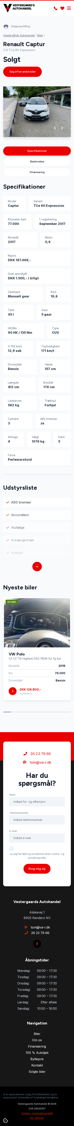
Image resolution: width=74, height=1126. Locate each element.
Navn (12, 794)
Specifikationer (37, 151)
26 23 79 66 (40, 754)
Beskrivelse (37, 161)
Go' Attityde (37, 1118)
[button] (55, 128)
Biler (40, 35)
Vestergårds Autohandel (19, 35)
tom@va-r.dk (40, 762)
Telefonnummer (18, 812)
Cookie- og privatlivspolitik (37, 1113)
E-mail (13, 831)
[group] (37, 111)
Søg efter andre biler (22, 71)
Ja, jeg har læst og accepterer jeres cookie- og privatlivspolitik (37, 855)
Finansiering (37, 172)
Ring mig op (37, 869)
